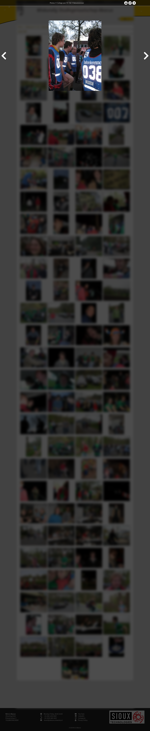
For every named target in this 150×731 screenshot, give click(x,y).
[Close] (134, 3)
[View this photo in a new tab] (130, 3)
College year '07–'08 (64, 3)
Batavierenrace (78, 3)
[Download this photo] (126, 3)
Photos (52, 3)
